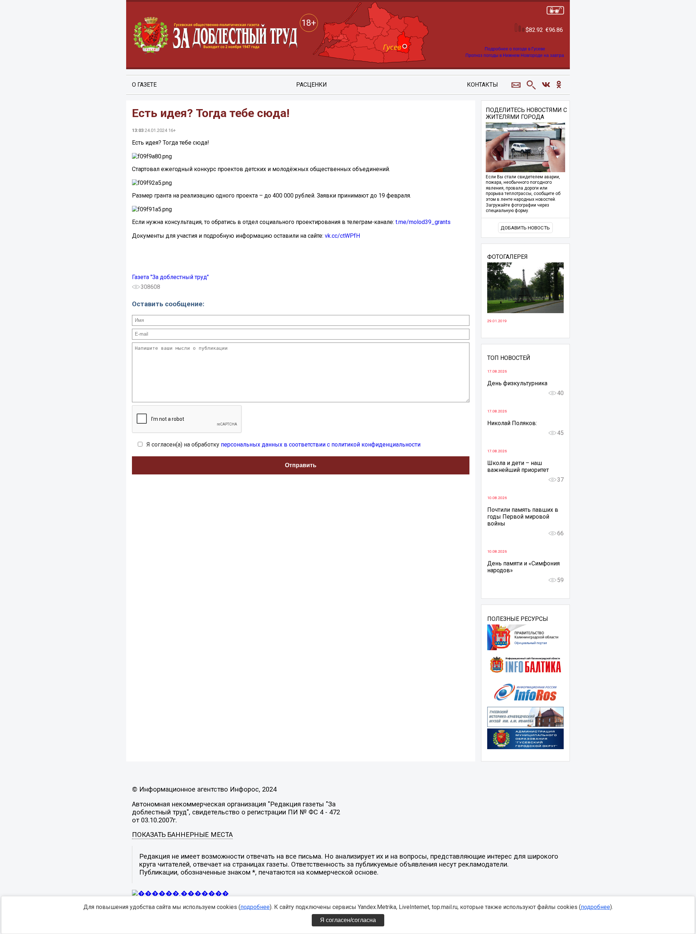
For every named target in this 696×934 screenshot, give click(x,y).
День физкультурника (517, 383)
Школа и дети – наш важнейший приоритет (518, 466)
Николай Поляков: (512, 423)
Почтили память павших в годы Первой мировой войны (522, 516)
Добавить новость (525, 228)
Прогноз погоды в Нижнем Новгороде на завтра (514, 55)
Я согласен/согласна (348, 920)
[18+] (216, 36)
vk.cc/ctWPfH (342, 235)
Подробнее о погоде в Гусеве (515, 48)
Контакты (482, 84)
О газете (144, 84)
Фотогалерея (507, 257)
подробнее (255, 907)
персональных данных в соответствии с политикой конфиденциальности (320, 444)
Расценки (311, 84)
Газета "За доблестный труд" (170, 277)
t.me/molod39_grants (423, 222)
